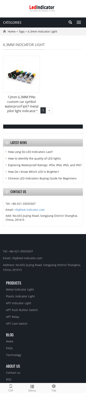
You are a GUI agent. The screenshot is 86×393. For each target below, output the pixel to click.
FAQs (9, 348)
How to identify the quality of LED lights (34, 158)
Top (53, 390)
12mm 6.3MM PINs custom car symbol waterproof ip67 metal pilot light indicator (21, 104)
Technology (13, 355)
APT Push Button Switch (22, 310)
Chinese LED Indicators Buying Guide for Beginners (42, 178)
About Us (13, 366)
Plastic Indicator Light (20, 296)
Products (13, 283)
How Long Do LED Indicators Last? (30, 152)
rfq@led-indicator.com (30, 210)
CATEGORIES (12, 22)
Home (12, 31)
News (9, 341)
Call (10, 390)
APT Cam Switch (16, 323)
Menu (32, 390)
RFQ (8, 379)
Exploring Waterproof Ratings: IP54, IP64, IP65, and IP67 (45, 165)
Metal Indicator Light (20, 289)
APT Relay (12, 317)
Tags (22, 31)
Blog (10, 334)
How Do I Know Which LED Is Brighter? (33, 172)
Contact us (13, 373)
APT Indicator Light (18, 303)
